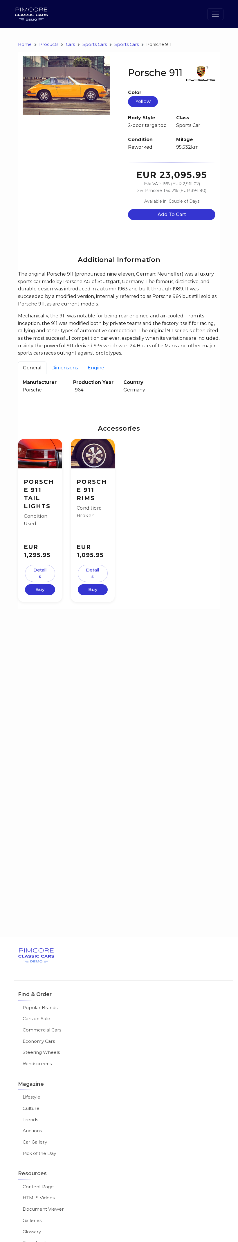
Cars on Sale (36, 1018)
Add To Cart (172, 214)
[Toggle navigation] (215, 14)
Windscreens (37, 1063)
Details (40, 573)
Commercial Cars (42, 1030)
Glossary (32, 1231)
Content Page (38, 1186)
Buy (39, 589)
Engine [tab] (96, 368)
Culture (31, 1108)
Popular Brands (40, 1007)
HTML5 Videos (39, 1197)
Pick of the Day (39, 1153)
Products (48, 44)
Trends (30, 1119)
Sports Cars (94, 44)
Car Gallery (35, 1142)
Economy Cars (39, 1041)
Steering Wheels (41, 1052)
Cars (70, 44)
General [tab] (32, 368)
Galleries (32, 1220)
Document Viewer (43, 1209)
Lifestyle (31, 1097)
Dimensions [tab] (64, 368)
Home (25, 44)
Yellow (143, 101)
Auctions (32, 1130)
